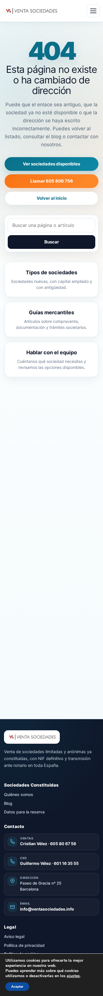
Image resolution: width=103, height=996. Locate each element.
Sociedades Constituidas (31, 785)
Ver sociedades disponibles (51, 164)
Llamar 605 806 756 (51, 181)
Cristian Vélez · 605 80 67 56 (48, 843)
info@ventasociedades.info (47, 909)
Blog (8, 803)
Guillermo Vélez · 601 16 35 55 (49, 863)
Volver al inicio (52, 198)
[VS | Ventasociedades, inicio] (31, 10)
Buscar (51, 242)
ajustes (73, 976)
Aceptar (17, 986)
